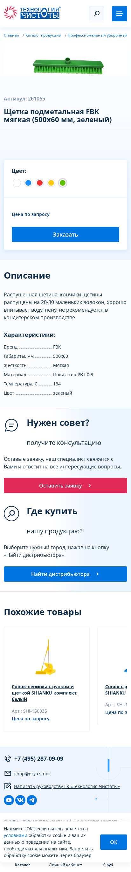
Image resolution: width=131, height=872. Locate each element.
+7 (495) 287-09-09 (38, 758)
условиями (16, 835)
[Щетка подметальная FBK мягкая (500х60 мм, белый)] (17, 183)
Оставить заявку (60, 485)
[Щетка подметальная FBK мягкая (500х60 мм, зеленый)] (62, 183)
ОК (113, 842)
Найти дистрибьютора (60, 574)
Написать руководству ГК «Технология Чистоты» (67, 786)
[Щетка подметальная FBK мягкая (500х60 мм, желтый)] (51, 183)
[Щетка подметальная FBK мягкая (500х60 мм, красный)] (40, 183)
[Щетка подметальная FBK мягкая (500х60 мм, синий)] (28, 183)
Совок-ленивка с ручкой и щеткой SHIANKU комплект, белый (45, 692)
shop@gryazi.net (32, 774)
